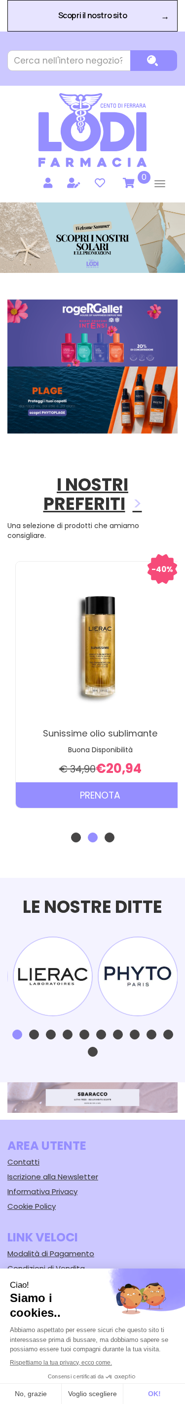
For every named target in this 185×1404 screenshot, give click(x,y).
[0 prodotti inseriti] (127, 183)
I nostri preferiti (86, 494)
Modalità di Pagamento (50, 1253)
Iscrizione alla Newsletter (52, 1176)
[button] (76, 837)
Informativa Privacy (42, 1191)
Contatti (23, 1162)
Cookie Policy (31, 1206)
